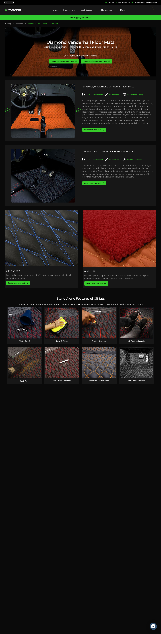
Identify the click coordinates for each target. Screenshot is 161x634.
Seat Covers (86, 10)
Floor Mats (68, 10)
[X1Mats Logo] (13, 10)
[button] (153, 626)
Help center (107, 10)
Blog (122, 10)
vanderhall (19, 24)
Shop (55, 10)
